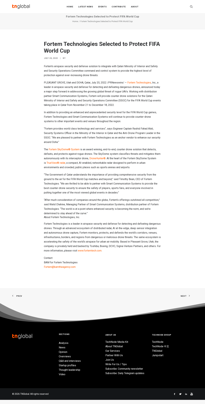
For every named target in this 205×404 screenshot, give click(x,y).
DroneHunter (96, 158)
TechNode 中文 (160, 346)
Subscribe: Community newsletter (124, 368)
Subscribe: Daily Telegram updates (124, 373)
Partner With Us (114, 355)
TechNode (157, 341)
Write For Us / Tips (116, 364)
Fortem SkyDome (58, 149)
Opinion (63, 351)
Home (70, 6)
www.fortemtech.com (90, 250)
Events (102, 6)
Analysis (63, 343)
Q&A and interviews (70, 360)
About (134, 6)
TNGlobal (157, 350)
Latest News (85, 6)
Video (62, 374)
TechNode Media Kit (116, 341)
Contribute (119, 6)
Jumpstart (157, 355)
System (75, 149)
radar (62, 162)
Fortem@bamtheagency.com (60, 266)
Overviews (65, 356)
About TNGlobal (114, 346)
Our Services (112, 350)
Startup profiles (67, 365)
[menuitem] (69, 6)
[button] (191, 6)
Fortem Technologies (139, 82)
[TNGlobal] (21, 6)
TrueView (52, 162)
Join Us (109, 359)
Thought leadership (69, 369)
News (62, 347)
